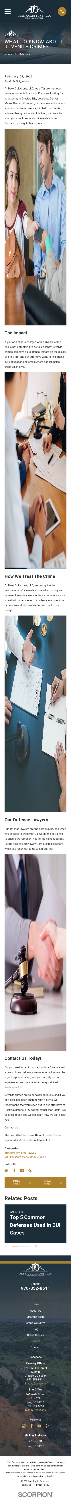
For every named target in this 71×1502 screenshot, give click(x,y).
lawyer (31, 1153)
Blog (35, 1329)
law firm (21, 1153)
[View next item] (36, 1246)
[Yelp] (30, 1170)
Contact (35, 1347)
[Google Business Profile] (6, 1170)
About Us (35, 1310)
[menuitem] (26, 1485)
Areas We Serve (35, 1323)
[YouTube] (22, 1170)
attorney (9, 1153)
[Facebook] (14, 1170)
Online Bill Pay (35, 1335)
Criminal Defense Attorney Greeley (25, 1156)
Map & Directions (35, 1383)
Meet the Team (35, 1317)
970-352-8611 (35, 1288)
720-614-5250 (35, 1406)
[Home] (34, 11)
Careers (35, 1341)
